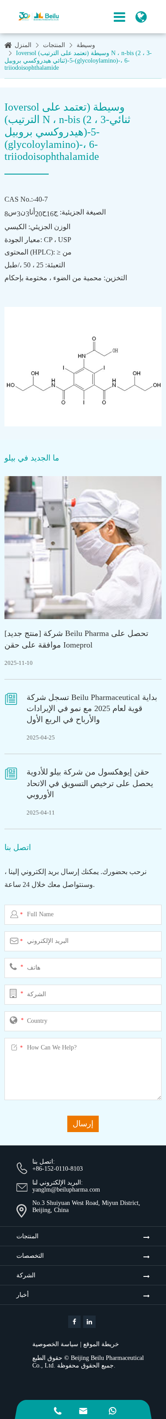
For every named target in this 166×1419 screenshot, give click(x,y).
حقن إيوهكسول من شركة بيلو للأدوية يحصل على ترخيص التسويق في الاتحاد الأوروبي (90, 783)
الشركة (25, 1275)
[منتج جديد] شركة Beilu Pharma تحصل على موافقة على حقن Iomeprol (76, 639)
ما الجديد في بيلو (31, 457)
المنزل (23, 45)
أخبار (22, 1295)
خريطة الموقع (101, 1344)
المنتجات (54, 45)
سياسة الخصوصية (55, 1344)
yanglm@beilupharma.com (66, 1189)
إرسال (83, 1123)
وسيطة (86, 45)
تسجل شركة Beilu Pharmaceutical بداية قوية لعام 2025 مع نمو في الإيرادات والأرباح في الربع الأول (92, 708)
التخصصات (30, 1255)
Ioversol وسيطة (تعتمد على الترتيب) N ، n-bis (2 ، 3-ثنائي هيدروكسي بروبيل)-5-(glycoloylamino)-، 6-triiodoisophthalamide (78, 60)
